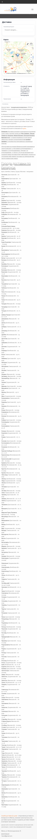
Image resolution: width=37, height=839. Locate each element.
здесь (24, 128)
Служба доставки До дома (9, 816)
